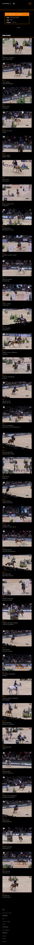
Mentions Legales (6, 921)
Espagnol (4, 941)
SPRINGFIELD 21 (6, 848)
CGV (3, 918)
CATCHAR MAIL (6, 897)
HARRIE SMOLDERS (7, 847)
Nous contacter (5, 930)
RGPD (3, 924)
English (4, 938)
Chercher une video (6, 913)
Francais (4, 936)
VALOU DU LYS (6, 873)
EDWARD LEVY (6, 895)
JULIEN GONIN (6, 871)
